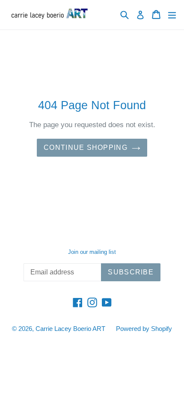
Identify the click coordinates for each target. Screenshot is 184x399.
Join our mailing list (92, 252)
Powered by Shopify (144, 328)
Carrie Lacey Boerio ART (70, 328)
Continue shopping (86, 147)
